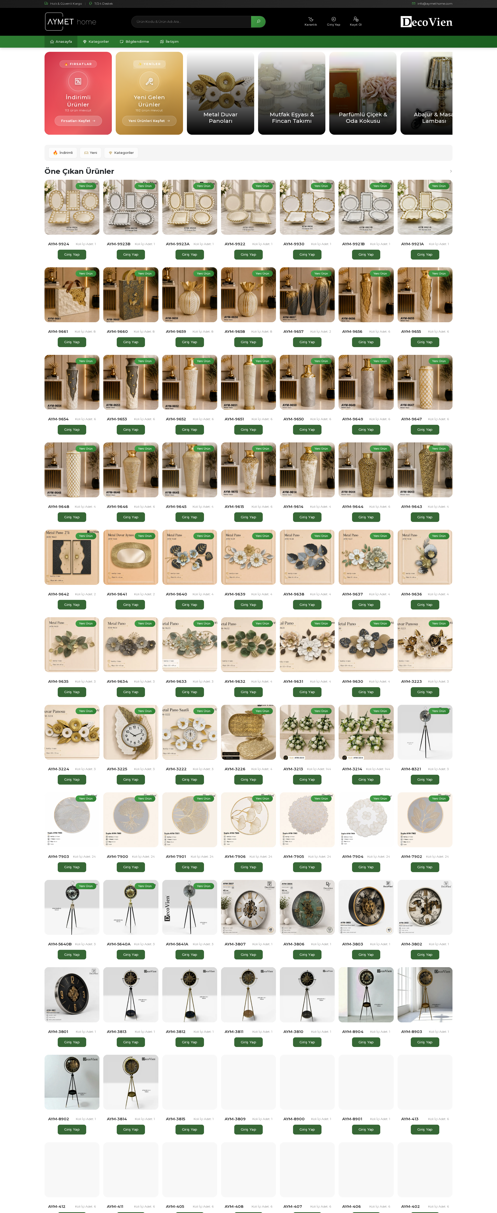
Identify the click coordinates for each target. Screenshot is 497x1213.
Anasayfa (64, 41)
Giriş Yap (72, 254)
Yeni (93, 152)
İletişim (172, 41)
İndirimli (63, 152)
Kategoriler (99, 41)
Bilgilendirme (137, 41)
